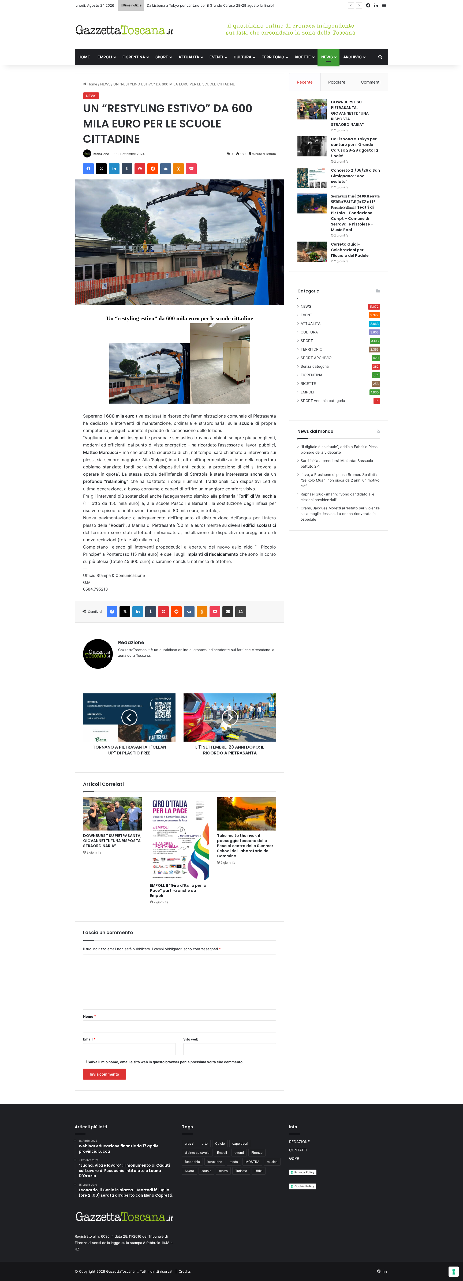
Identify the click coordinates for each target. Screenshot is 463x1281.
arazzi (189, 1143)
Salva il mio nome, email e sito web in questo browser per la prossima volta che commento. (166, 1062)
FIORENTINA (133, 57)
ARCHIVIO (352, 57)
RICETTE (303, 57)
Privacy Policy (304, 1172)
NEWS (327, 57)
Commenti (370, 82)
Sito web (190, 1039)
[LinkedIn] (114, 168)
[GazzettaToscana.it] (124, 30)
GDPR (294, 1158)
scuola (206, 1171)
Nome (89, 1016)
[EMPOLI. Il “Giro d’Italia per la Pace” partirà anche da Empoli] (179, 838)
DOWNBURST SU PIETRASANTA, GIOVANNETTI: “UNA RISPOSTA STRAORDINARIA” (112, 840)
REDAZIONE (299, 1142)
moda (234, 1162)
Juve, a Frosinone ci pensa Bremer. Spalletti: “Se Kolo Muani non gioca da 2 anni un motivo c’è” (340, 480)
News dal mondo (315, 431)
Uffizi (259, 1171)
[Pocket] (191, 168)
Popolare (336, 82)
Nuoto (189, 1171)
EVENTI (216, 57)
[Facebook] (88, 168)
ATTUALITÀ (188, 57)
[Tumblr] (127, 168)
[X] (101, 168)
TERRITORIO (273, 57)
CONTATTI (298, 1150)
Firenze (257, 1153)
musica (272, 1162)
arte (205, 1143)
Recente (305, 82)
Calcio (220, 1143)
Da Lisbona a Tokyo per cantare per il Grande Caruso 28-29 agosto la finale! (354, 147)
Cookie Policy (304, 1186)
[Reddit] (152, 168)
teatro (223, 1171)
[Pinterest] (140, 168)
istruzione (214, 1162)
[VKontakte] (165, 168)
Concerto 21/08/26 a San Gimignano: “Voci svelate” (189, 5)
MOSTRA (252, 1162)
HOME (84, 57)
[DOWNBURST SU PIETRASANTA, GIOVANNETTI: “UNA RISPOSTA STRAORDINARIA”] (112, 814)
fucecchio (192, 1162)
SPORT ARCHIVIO (316, 358)
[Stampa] (240, 611)
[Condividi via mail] (227, 611)
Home (91, 84)
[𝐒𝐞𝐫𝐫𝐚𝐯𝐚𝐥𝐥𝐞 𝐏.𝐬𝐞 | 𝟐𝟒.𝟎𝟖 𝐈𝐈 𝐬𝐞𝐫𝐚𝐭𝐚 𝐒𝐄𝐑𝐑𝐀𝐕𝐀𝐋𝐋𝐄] (312, 203)
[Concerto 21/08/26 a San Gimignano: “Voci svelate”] (312, 178)
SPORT (161, 57)
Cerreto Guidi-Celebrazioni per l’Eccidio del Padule (350, 250)
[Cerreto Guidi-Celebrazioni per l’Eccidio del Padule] (312, 252)
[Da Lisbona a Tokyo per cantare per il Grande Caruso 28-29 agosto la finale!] (312, 146)
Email (89, 1039)
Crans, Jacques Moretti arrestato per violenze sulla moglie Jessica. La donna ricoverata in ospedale (340, 513)
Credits (185, 1271)
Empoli (222, 1153)
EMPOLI (105, 57)
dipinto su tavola (197, 1153)
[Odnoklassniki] (178, 168)
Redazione (101, 154)
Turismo (241, 1171)
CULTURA (242, 57)
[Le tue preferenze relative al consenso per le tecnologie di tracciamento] (454, 1272)
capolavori (240, 1143)
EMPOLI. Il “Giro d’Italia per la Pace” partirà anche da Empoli (178, 890)
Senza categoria (315, 366)
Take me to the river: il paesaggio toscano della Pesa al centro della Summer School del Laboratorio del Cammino (245, 846)
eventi (239, 1153)
